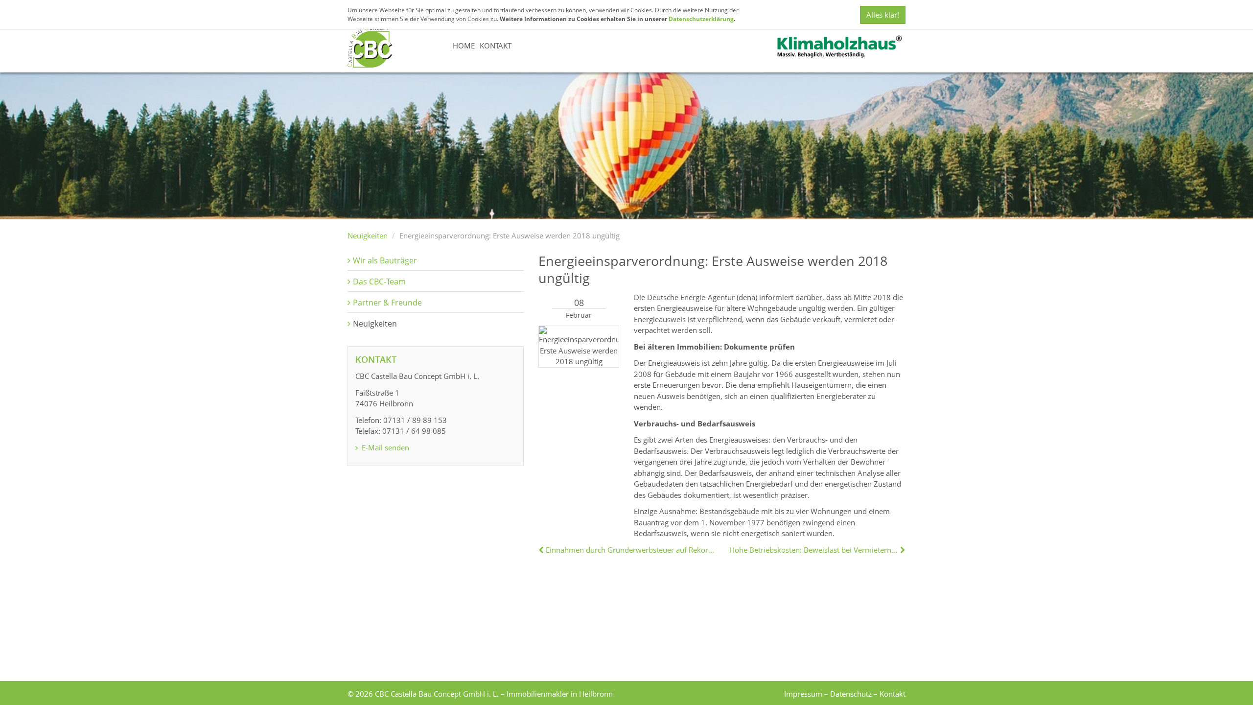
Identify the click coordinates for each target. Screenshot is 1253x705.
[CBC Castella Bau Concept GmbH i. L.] (370, 46)
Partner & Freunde (387, 302)
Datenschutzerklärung (701, 19)
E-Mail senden (384, 447)
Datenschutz (851, 694)
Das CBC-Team (379, 281)
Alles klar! (882, 15)
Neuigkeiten (368, 235)
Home (464, 45)
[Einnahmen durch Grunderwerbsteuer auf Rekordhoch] (542, 550)
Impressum (803, 694)
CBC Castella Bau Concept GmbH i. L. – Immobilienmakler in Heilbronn (494, 694)
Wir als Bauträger (385, 260)
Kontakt (495, 45)
